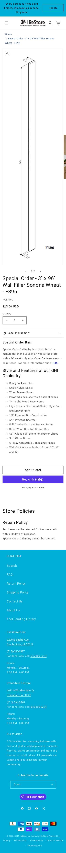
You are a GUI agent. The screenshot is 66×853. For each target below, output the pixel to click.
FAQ (10, 574)
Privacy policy (36, 840)
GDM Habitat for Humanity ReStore (31, 836)
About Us (13, 610)
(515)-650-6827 (16, 651)
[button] (6, 23)
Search (12, 565)
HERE (55, 363)
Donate (53, 8)
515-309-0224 (38, 656)
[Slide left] (25, 271)
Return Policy (16, 583)
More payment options (33, 487)
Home (8, 34)
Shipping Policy (18, 592)
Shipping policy (35, 846)
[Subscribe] (52, 785)
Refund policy (20, 840)
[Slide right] (40, 271)
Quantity (7, 313)
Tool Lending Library (21, 619)
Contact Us (15, 601)
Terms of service (55, 840)
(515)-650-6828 (16, 702)
